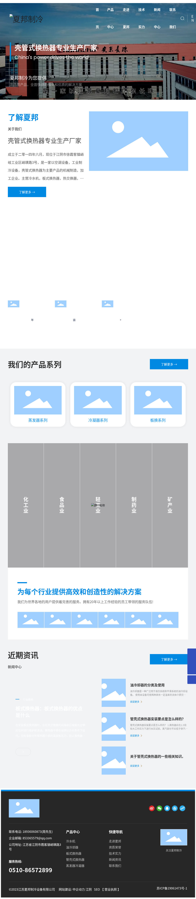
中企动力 (79, 889)
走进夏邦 (115, 841)
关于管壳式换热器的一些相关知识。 (157, 756)
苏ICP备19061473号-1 (172, 888)
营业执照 (111, 889)
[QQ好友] (167, 808)
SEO (97, 889)
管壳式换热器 (75, 859)
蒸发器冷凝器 (75, 865)
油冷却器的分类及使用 (147, 684)
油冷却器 (72, 847)
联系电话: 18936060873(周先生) (31, 831)
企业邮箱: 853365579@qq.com (30, 838)
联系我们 (115, 865)
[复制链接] (182, 808)
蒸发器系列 (37, 420)
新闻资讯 (115, 859)
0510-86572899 (30, 870)
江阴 (89, 889)
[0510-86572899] (191, 653)
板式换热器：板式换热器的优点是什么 (49, 711)
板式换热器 (73, 853)
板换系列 (158, 420)
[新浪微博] (152, 808)
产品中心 (73, 831)
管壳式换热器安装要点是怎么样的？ (157, 718)
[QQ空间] (175, 808)
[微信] (159, 808)
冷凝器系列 (98, 420)
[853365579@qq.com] (191, 661)
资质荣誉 (115, 847)
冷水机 (70, 841)
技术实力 (115, 853)
